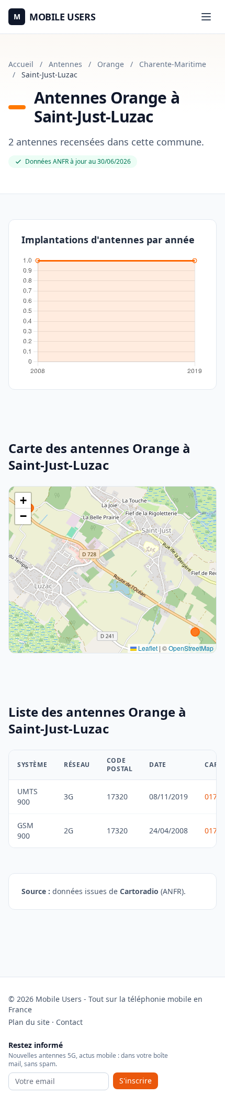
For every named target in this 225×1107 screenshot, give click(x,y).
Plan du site (29, 1022)
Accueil (20, 64)
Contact (69, 1022)
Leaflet (147, 647)
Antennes (65, 64)
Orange (110, 64)
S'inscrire (135, 1081)
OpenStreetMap (190, 647)
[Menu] (206, 16)
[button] (23, 501)
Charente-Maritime (172, 64)
